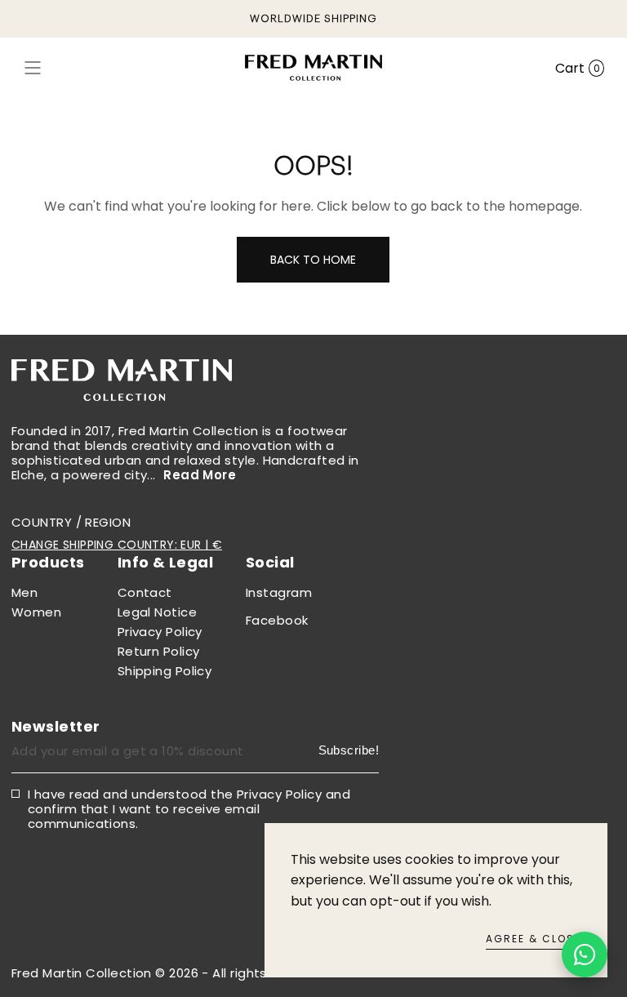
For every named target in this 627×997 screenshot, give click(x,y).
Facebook (277, 620)
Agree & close (533, 939)
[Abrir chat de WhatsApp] (584, 954)
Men (24, 592)
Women (36, 612)
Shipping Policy (165, 670)
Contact (145, 592)
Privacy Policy (160, 631)
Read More (199, 475)
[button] (32, 68)
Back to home (313, 259)
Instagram (279, 592)
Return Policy (159, 651)
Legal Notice (157, 612)
